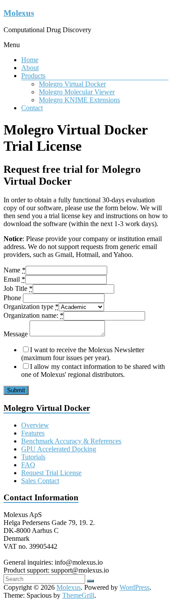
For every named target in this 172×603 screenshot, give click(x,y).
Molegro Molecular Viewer (77, 92)
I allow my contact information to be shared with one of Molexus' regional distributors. (93, 370)
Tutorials (33, 457)
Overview (35, 425)
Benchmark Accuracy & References (71, 441)
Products (33, 75)
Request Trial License (51, 472)
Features (33, 433)
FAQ (28, 465)
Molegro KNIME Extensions (79, 100)
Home (29, 59)
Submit (16, 390)
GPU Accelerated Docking (58, 449)
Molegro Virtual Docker (72, 84)
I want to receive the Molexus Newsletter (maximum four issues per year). (82, 353)
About (30, 67)
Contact (32, 108)
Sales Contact (40, 480)
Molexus (19, 13)
